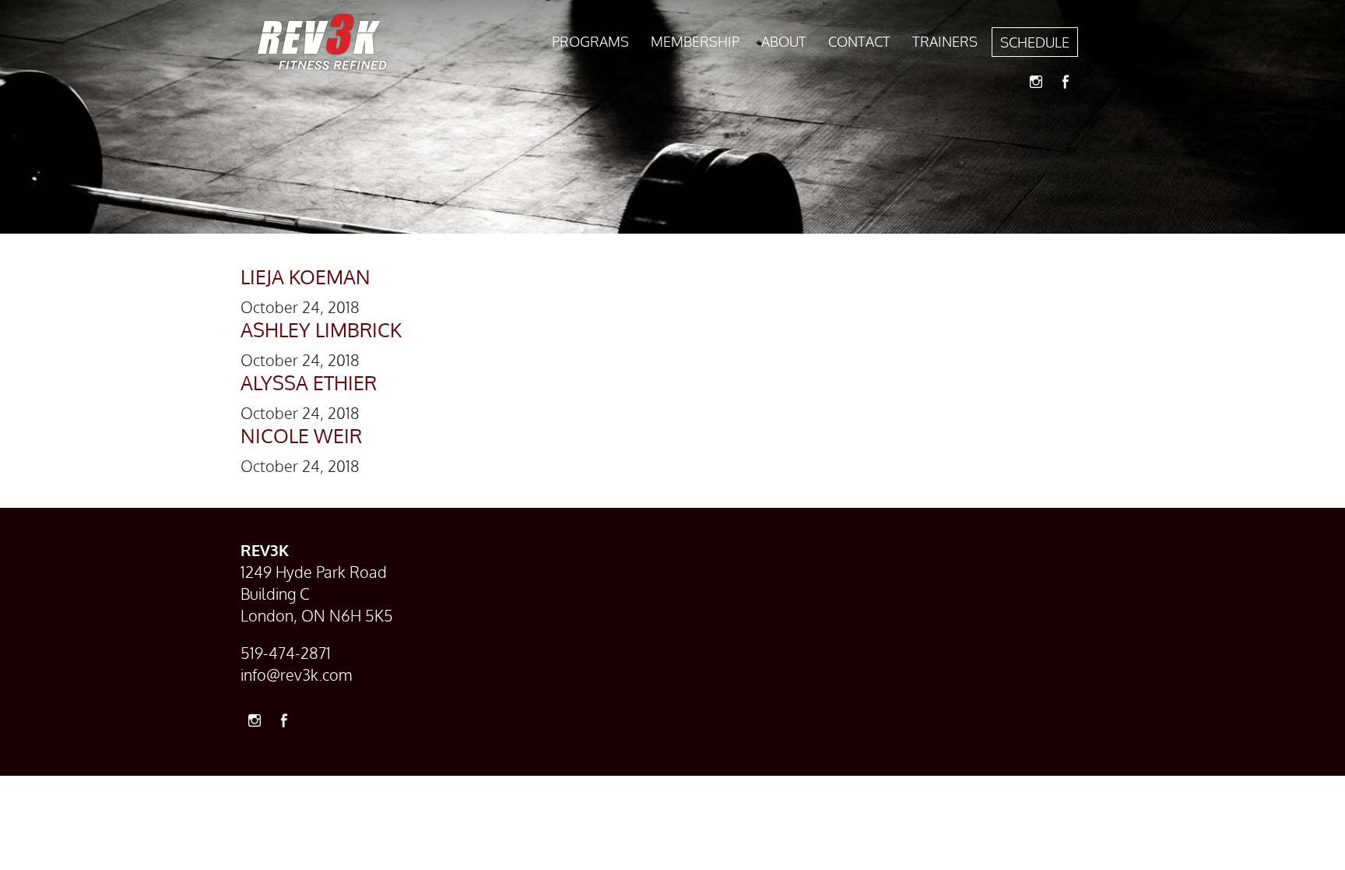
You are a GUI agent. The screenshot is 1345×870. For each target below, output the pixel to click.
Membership (695, 41)
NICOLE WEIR (301, 435)
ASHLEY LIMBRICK (321, 329)
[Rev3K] (322, 42)
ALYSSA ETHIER (309, 382)
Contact (859, 41)
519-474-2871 (286, 653)
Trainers (945, 41)
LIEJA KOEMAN (305, 276)
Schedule (1034, 42)
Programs (590, 41)
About (783, 41)
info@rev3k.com (297, 674)
